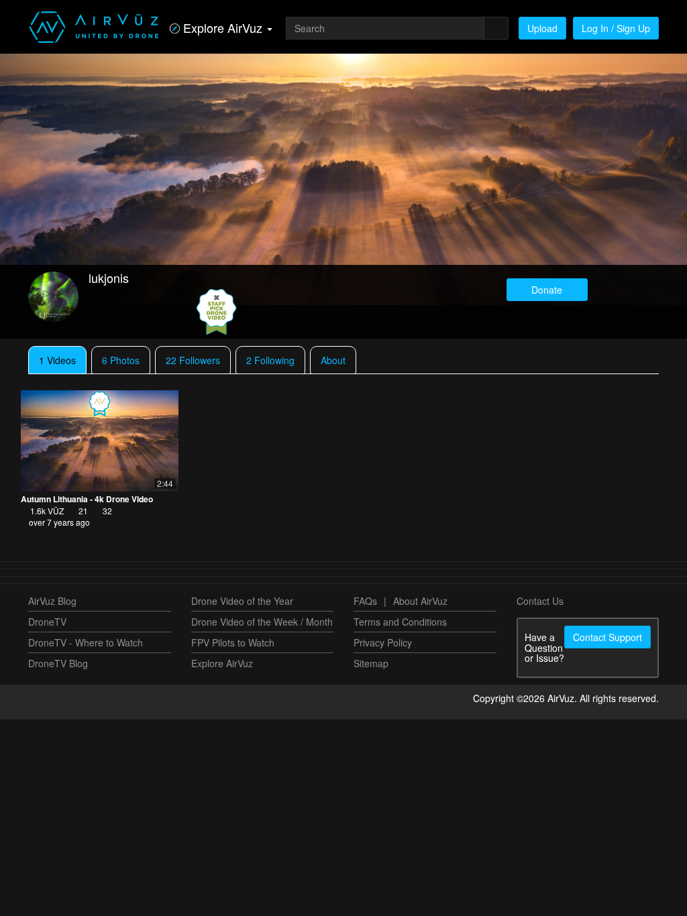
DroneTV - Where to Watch (85, 642)
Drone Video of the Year (242, 601)
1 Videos (57, 360)
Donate (546, 289)
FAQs (365, 601)
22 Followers (193, 360)
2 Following (270, 360)
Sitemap (371, 663)
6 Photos (121, 360)
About (333, 360)
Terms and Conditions (400, 621)
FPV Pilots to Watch (232, 642)
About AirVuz (420, 601)
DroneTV (47, 621)
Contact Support (607, 637)
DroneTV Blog (58, 663)
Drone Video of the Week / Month (262, 621)
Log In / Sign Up (616, 28)
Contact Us (540, 601)
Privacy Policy (383, 642)
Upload (542, 28)
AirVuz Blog (52, 601)
